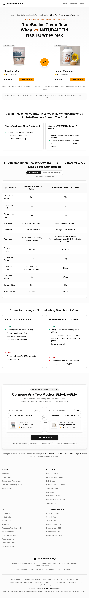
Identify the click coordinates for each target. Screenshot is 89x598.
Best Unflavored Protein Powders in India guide (63, 454)
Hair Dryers (50, 481)
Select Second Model (58, 410)
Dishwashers (7, 477)
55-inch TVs (51, 517)
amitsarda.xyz (22, 570)
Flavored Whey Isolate (54, 477)
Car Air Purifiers (52, 474)
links (60, 570)
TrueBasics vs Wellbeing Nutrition (64, 444)
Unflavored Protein (53, 496)
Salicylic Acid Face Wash (55, 485)
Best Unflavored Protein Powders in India (32, 15)
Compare (73, 4)
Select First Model (17, 410)
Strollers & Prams (8, 546)
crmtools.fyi (39, 570)
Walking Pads (51, 503)
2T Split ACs (6, 521)
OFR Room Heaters (9, 535)
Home (64, 4)
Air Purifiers (6, 524)
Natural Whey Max (72, 15)
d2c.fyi (31, 570)
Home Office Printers (54, 535)
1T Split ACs (6, 517)
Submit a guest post (51, 588)
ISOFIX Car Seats (8, 532)
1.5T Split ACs (7, 513)
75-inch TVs (51, 521)
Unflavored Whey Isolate (55, 499)
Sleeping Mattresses (53, 488)
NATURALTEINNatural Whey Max (47, 32)
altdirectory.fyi (51, 570)
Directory (83, 4)
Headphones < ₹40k (54, 532)
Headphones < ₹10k (54, 524)
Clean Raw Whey (56, 15)
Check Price (25, 79)
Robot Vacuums (8, 539)
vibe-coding (67, 570)
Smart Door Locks (8, 543)
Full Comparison (33, 173)
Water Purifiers (7, 488)
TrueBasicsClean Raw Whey (25, 126)
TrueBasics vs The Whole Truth (39, 444)
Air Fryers (5, 474)
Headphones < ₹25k (54, 528)
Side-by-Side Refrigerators (12, 485)
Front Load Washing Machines (13, 528)
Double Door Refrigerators (12, 481)
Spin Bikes (50, 492)
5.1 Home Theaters (53, 513)
